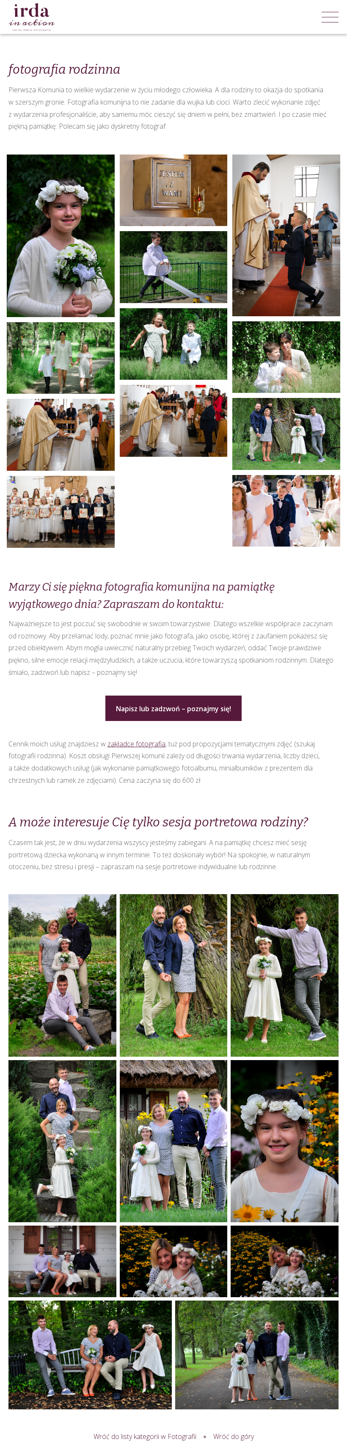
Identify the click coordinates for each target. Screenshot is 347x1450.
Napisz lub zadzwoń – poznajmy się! (173, 708)
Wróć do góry (233, 1436)
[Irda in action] (31, 16)
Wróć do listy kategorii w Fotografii (145, 1436)
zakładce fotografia (136, 743)
